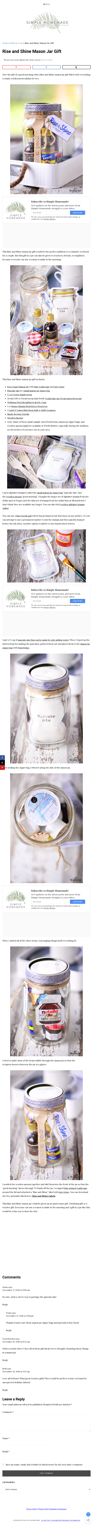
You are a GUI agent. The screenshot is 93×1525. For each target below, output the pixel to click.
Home (5, 43)
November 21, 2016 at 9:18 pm (20, 1316)
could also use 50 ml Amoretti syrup (63, 398)
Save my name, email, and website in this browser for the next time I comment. (44, 1464)
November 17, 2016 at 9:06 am (16, 1290)
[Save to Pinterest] (16, 67)
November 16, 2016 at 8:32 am (16, 1341)
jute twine (59, 386)
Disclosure (63, 1509)
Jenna (5, 1287)
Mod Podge (23, 647)
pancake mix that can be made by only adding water (43, 640)
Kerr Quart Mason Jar (18, 386)
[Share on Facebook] (46, 67)
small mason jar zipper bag (37, 390)
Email (5, 1451)
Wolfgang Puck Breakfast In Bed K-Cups (26, 402)
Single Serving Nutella (18, 414)
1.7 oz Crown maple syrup (19, 394)
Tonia (8, 1313)
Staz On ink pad (24, 516)
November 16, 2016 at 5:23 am (16, 1371)
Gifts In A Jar (16, 43)
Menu (47, 4)
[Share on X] (76, 67)
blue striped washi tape (75, 1188)
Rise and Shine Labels (43, 1196)
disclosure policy (46, 60)
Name (6, 1438)
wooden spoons (14, 496)
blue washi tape (42, 386)
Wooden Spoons (15, 418)
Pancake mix (13, 390)
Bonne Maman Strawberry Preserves (29, 406)
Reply (5, 1304)
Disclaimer (53, 1509)
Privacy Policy (31, 1509)
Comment (8, 1412)
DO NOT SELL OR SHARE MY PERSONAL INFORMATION (60, 1520)
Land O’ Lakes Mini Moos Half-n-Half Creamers (32, 410)
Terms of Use (43, 1509)
